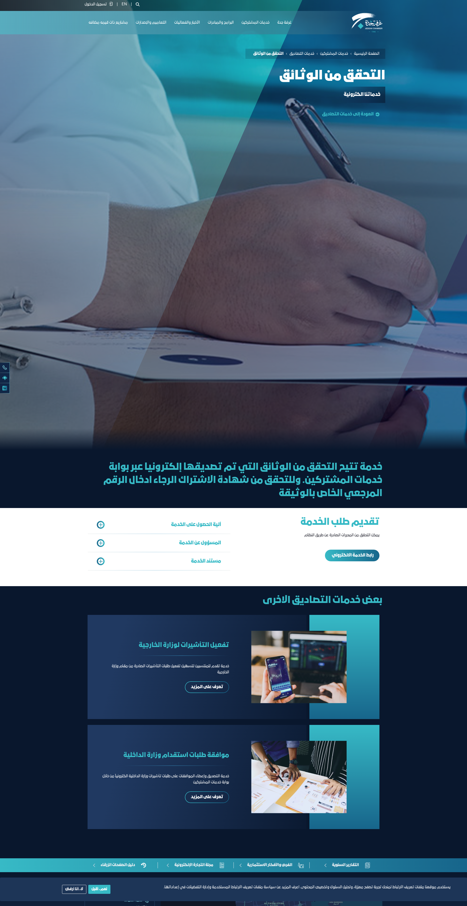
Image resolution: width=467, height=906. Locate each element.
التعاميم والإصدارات (151, 22)
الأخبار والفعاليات (187, 22)
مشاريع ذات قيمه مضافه (108, 22)
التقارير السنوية (345, 865)
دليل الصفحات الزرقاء (118, 865)
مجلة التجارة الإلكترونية (193, 865)
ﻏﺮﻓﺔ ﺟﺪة (284, 22)
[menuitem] (124, 4)
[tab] (159, 525)
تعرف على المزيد (207, 687)
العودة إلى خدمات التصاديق (348, 114)
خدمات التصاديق (301, 53)
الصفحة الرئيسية (366, 53)
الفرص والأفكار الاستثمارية (269, 865)
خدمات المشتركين (334, 53)
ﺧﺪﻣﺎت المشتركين (255, 22)
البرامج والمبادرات (221, 22)
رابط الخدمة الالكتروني (352, 555)
